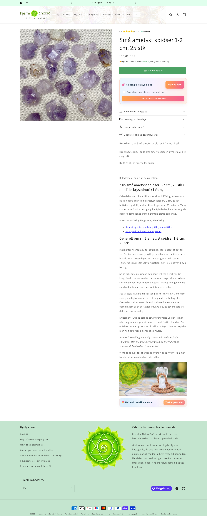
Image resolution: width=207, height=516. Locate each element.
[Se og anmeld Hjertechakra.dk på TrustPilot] (145, 31)
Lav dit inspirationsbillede (153, 98)
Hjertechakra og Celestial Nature (49, 514)
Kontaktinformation (169, 514)
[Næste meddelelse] (135, 3)
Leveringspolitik (133, 514)
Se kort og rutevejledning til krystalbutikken (149, 227)
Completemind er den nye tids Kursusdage (41, 455)
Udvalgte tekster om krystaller (35, 461)
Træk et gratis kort (174, 402)
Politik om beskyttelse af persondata (95, 514)
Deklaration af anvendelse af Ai (35, 466)
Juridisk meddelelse (150, 514)
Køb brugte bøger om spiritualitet (36, 450)
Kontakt (24, 434)
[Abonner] (71, 488)
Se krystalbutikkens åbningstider (143, 231)
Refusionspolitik (71, 514)
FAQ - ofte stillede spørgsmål (34, 439)
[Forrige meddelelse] (71, 3)
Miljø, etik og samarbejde (32, 445)
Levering (146, 61)
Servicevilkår (118, 514)
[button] (79, 14)
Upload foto (175, 84)
